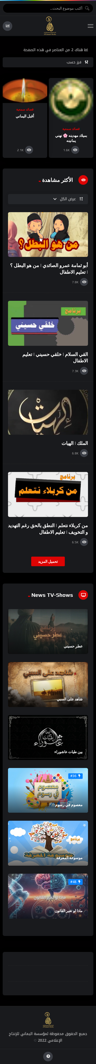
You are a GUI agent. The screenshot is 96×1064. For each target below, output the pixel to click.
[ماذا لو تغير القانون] (48, 896)
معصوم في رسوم (69, 805)
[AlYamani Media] (50, 26)
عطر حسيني (73, 646)
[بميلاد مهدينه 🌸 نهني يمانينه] (71, 100)
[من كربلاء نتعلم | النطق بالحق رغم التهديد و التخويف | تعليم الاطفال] (48, 494)
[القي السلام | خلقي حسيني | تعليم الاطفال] (48, 323)
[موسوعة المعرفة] (48, 843)
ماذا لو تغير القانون (69, 911)
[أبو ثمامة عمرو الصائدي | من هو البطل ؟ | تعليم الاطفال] (48, 234)
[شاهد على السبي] (48, 684)
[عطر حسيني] (48, 631)
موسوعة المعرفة (69, 858)
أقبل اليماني (25, 116)
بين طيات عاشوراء (68, 752)
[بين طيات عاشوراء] (48, 737)
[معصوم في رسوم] (48, 790)
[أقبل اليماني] (25, 90)
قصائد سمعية (71, 129)
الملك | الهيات (75, 443)
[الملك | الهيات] (48, 412)
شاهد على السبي (70, 699)
